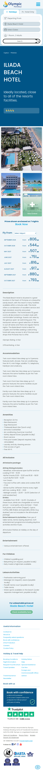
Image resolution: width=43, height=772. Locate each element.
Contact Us (7, 632)
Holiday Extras (26, 659)
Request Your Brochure (11, 665)
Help (23, 662)
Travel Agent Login (26, 741)
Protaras (14, 53)
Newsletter (7, 678)
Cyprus (6, 53)
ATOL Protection (9, 643)
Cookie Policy (8, 648)
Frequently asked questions (13, 637)
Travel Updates (9, 667)
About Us (6, 634)
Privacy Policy (23, 735)
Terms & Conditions (10, 735)
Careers (6, 645)
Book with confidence (11, 640)
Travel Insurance (9, 676)
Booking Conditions (10, 659)
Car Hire (24, 667)
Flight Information (9, 662)
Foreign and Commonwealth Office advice (29, 673)
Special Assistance (28, 665)
